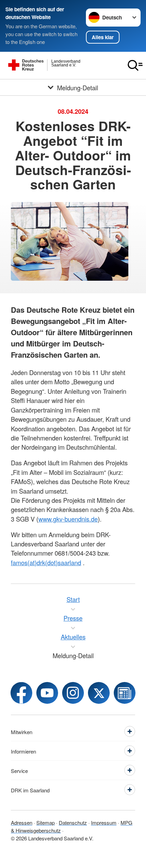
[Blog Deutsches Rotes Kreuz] (124, 693)
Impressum (103, 822)
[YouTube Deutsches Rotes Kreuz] (47, 693)
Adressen (21, 822)
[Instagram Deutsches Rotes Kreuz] (73, 693)
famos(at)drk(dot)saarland (46, 562)
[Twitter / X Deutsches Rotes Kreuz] (99, 693)
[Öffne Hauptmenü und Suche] (135, 65)
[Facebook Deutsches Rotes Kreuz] (21, 693)
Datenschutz (73, 822)
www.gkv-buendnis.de (68, 518)
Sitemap (45, 822)
